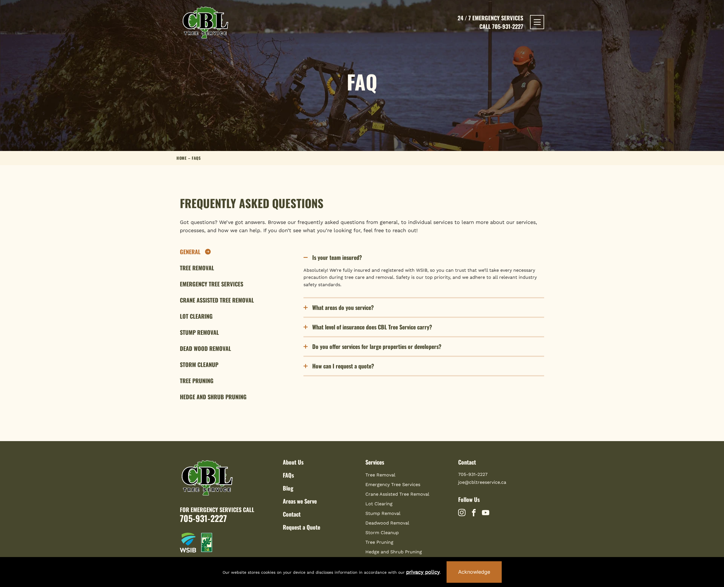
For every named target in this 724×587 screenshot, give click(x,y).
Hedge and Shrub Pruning (393, 551)
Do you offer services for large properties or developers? (376, 346)
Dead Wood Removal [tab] (205, 348)
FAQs (288, 475)
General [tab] (190, 251)
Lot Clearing (379, 503)
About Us (293, 462)
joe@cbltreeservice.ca (482, 482)
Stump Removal (382, 513)
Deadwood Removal (387, 523)
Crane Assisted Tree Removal (397, 494)
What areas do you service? (343, 307)
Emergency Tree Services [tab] (211, 284)
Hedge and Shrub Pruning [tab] (213, 396)
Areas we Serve (300, 501)
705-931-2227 (203, 518)
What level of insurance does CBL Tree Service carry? (372, 327)
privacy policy (423, 572)
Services (374, 462)
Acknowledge (474, 572)
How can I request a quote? (343, 366)
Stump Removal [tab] (199, 332)
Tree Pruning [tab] (197, 380)
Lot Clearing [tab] (196, 316)
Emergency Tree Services (392, 484)
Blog (288, 488)
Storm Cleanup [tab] (199, 364)
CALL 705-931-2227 (501, 26)
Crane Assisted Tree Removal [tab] (217, 300)
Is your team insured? (337, 257)
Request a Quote (301, 527)
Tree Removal (380, 475)
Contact (292, 514)
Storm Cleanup (382, 532)
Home (181, 158)
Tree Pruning (379, 542)
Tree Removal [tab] (197, 267)
